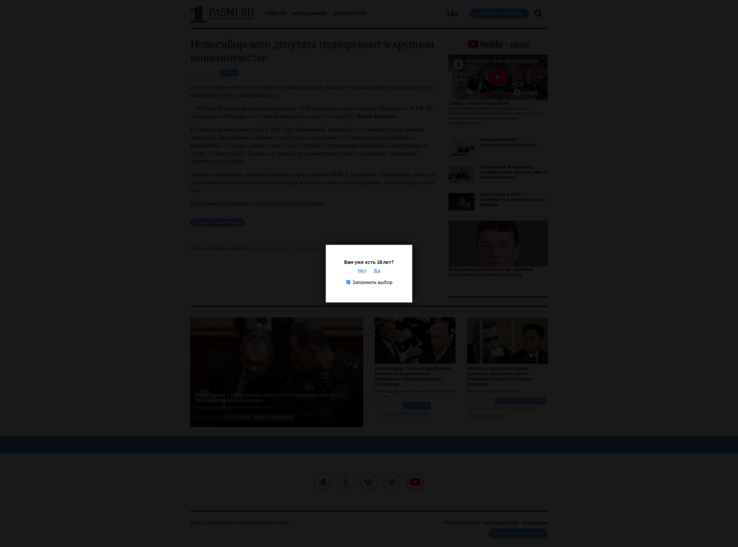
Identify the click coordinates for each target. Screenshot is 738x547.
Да (377, 271)
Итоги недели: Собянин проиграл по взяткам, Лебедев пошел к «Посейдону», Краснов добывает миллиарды (413, 376)
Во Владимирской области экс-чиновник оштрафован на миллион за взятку (491, 272)
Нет (362, 271)
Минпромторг (522, 408)
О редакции (535, 522)
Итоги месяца (416, 405)
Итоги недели (238, 417)
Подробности (349, 13)
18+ (452, 13)
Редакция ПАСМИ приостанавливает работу (508, 142)
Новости (275, 13)
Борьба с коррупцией (274, 417)
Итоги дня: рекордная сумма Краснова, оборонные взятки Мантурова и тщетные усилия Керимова (499, 376)
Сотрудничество (501, 522)
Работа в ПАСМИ (462, 522)
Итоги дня (505, 400)
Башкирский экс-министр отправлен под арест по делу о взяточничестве (513, 172)
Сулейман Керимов (486, 416)
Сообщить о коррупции (499, 14)
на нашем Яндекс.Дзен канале (285, 248)
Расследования (309, 13)
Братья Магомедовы (486, 408)
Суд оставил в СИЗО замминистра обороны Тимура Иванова (512, 199)
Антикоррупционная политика (402, 413)
